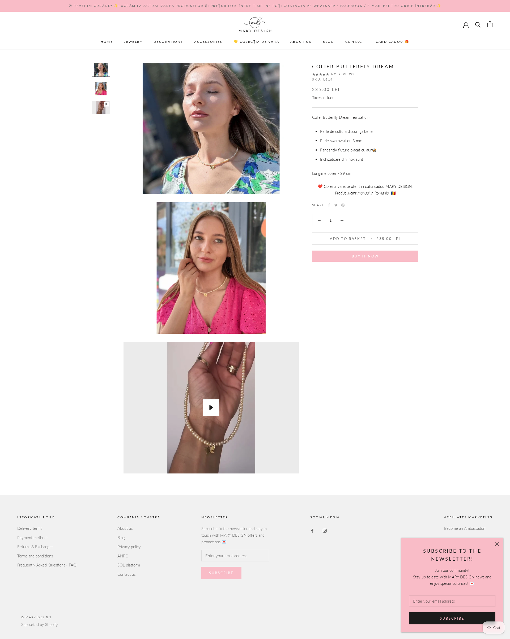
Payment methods (32, 537)
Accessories (208, 42)
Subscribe (452, 618)
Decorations (168, 42)
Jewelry (133, 42)
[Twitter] (336, 205)
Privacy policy (129, 546)
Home (107, 42)
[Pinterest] (343, 205)
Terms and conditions (35, 555)
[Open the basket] (489, 24)
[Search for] (478, 24)
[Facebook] (329, 205)
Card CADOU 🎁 (393, 42)
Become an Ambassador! (465, 528)
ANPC (122, 555)
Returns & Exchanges (35, 546)
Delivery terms (29, 528)
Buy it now (365, 256)
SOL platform (128, 564)
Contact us (126, 574)
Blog (328, 42)
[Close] (497, 544)
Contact (355, 42)
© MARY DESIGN (36, 617)
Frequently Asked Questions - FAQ (46, 564)
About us (301, 42)
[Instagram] (325, 530)
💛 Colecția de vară (256, 42)
